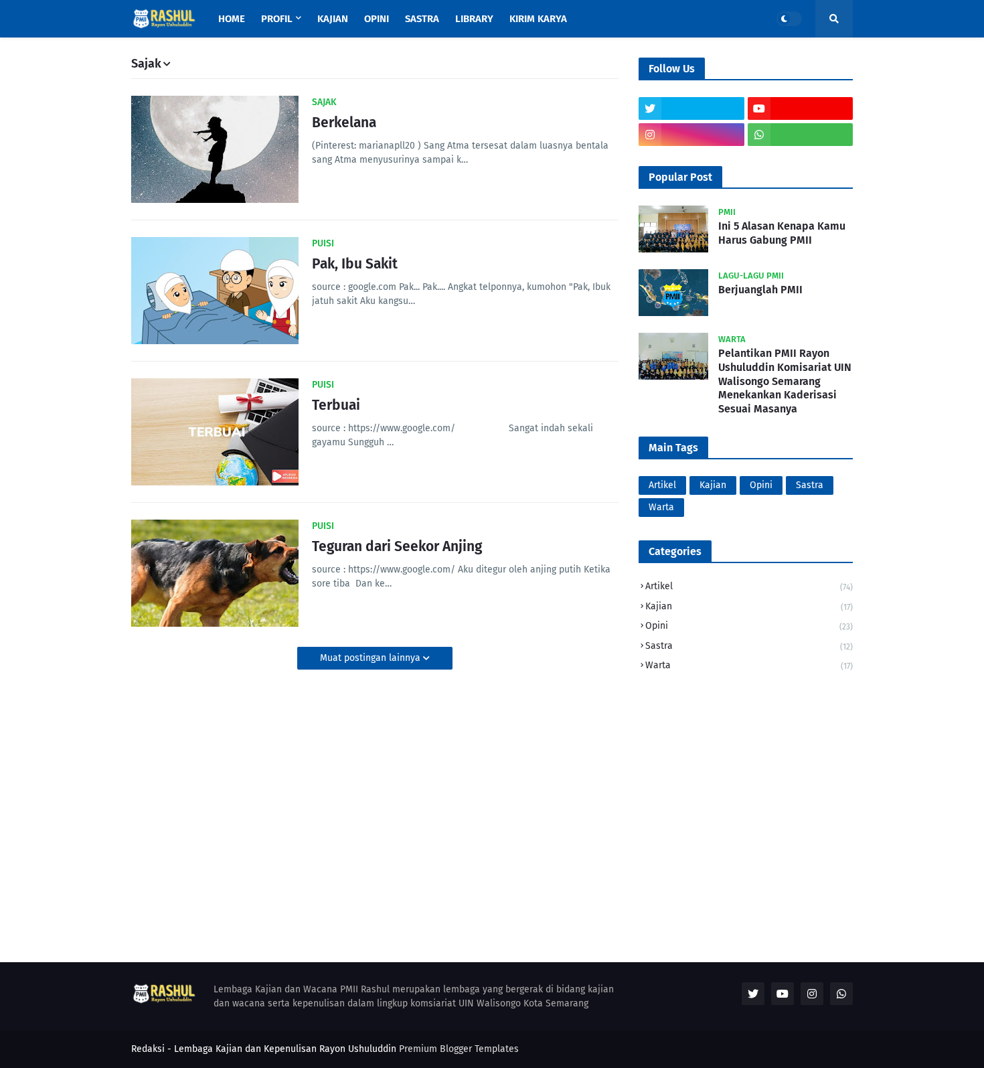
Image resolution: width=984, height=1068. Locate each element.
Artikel (662, 485)
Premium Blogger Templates (459, 1049)
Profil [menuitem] (277, 19)
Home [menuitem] (231, 19)
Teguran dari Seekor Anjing (397, 546)
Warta (661, 507)
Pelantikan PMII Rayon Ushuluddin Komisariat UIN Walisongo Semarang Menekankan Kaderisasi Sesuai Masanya (784, 381)
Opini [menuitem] (376, 19)
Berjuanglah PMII (760, 289)
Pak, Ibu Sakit (355, 264)
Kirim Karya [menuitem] (538, 19)
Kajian (713, 485)
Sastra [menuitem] (422, 19)
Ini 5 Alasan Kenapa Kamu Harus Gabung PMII (781, 233)
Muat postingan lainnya (371, 658)
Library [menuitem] (474, 19)
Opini (761, 485)
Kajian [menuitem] (332, 19)
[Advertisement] (746, 777)
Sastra (809, 485)
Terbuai (336, 405)
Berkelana (344, 122)
